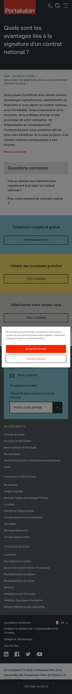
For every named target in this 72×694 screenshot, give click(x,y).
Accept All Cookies (36, 349)
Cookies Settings (36, 359)
